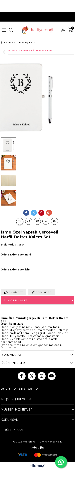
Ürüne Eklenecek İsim (15, 269)
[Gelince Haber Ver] (54, 221)
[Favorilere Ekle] (19, 221)
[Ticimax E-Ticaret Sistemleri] (37, 466)
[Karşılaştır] (37, 221)
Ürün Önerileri (14, 362)
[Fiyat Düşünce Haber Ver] (45, 221)
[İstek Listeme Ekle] (28, 221)
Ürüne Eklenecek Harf (16, 254)
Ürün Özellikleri (15, 300)
